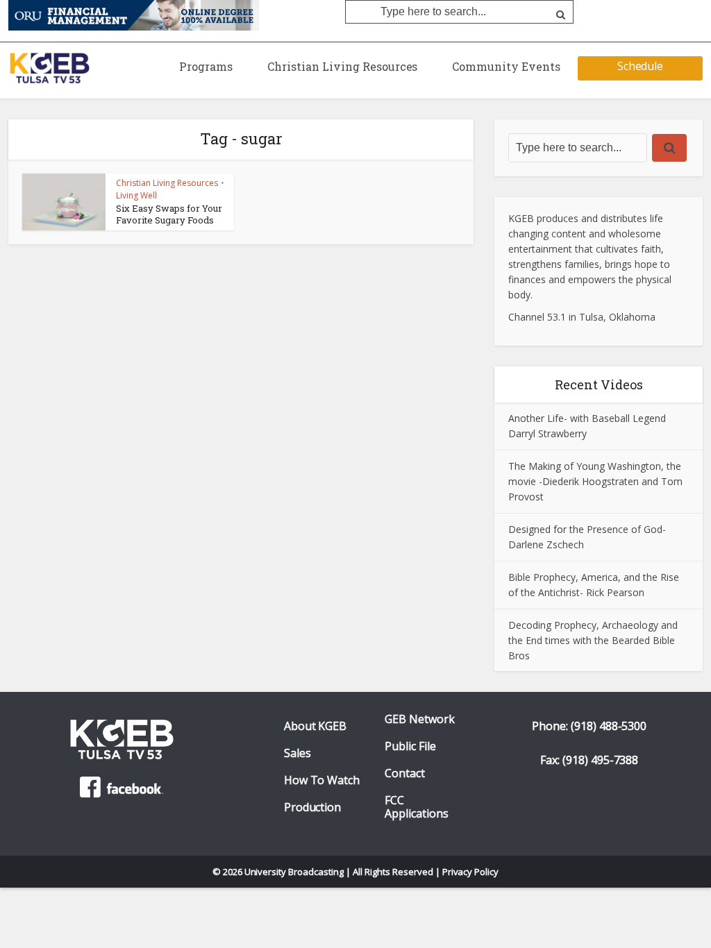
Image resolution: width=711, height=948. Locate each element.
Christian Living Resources (342, 66)
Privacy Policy (470, 871)
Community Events (506, 66)
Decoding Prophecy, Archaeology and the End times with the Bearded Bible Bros (593, 640)
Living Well (136, 195)
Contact (405, 773)
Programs (206, 66)
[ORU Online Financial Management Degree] (133, 14)
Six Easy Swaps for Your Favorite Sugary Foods (169, 214)
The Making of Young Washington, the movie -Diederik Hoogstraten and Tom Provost (595, 481)
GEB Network (420, 719)
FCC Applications (417, 807)
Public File (410, 746)
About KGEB (315, 726)
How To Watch (322, 780)
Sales (297, 753)
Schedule (640, 66)
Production (313, 807)
